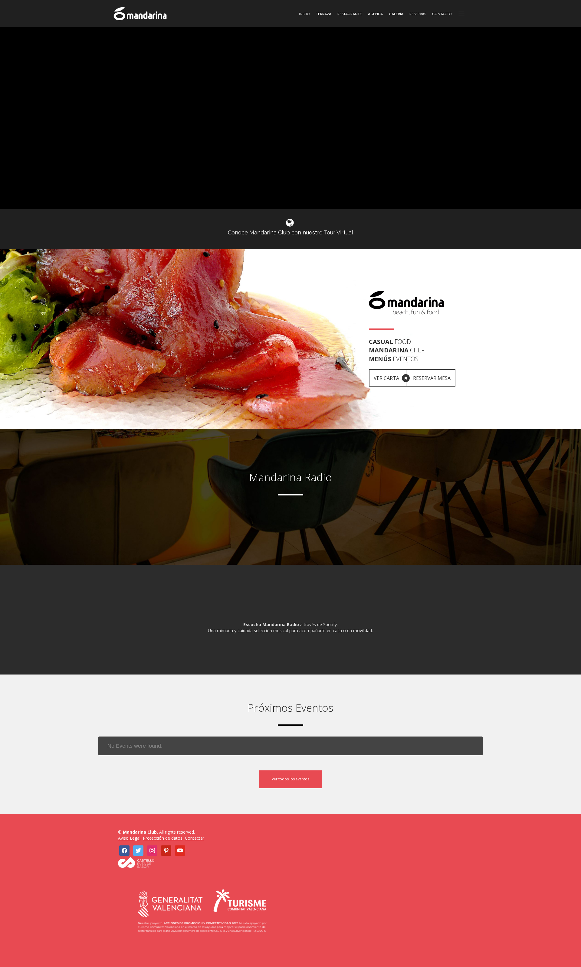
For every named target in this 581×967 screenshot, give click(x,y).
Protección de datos (162, 838)
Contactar (194, 838)
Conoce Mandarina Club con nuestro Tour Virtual (290, 232)
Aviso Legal (129, 838)
